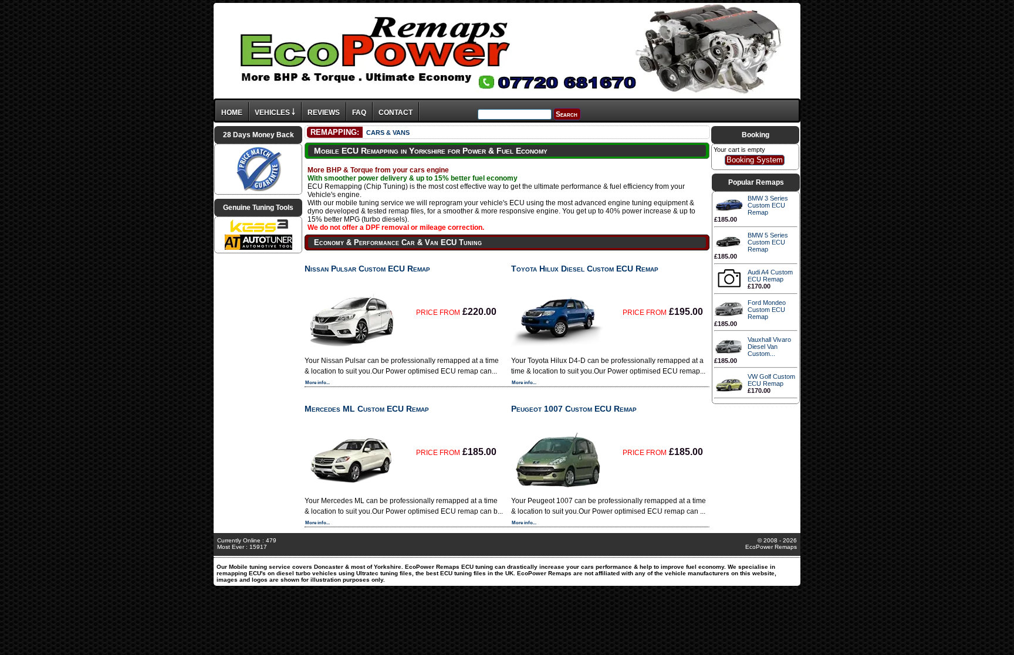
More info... (317, 382)
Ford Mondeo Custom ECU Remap (767, 309)
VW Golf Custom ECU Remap (771, 380)
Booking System (754, 159)
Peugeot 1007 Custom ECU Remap (574, 408)
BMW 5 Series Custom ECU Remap (768, 242)
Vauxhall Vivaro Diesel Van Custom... (769, 346)
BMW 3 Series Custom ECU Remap (768, 205)
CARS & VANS (388, 132)
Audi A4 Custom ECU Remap (770, 276)
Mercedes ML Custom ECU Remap (367, 408)
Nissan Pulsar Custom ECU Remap (367, 268)
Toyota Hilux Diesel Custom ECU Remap (584, 268)
